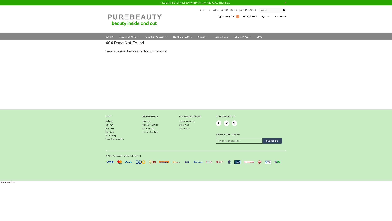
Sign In (264, 17)
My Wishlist (252, 17)
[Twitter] (226, 123)
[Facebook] (218, 123)
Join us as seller (7, 182)
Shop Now (224, 3)
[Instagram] (234, 123)
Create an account (278, 17)
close (285, 2)
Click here (144, 51)
